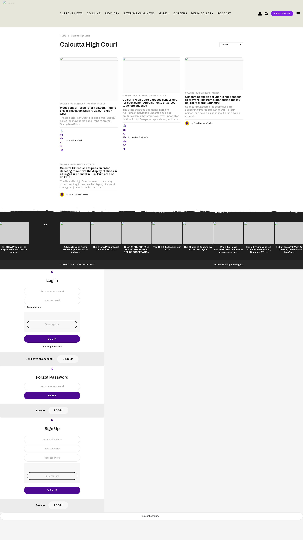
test (44, 224)
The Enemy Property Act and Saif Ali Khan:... (106, 248)
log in (52, 338)
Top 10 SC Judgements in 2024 (167, 248)
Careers (180, 13)
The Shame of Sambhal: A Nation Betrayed (198, 248)
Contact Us (67, 264)
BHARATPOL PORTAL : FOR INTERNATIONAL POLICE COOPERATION (136, 249)
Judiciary (111, 13)
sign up (68, 359)
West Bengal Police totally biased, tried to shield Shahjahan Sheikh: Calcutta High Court (88, 111)
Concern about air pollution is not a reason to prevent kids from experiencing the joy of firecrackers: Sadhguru (213, 100)
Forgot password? (52, 346)
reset (52, 395)
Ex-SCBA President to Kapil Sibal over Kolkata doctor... (14, 249)
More (163, 13)
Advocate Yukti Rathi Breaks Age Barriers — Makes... (75, 249)
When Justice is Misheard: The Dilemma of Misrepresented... (228, 249)
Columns (94, 13)
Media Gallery (202, 13)
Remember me (34, 307)
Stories (101, 104)
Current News (71, 13)
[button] (260, 13)
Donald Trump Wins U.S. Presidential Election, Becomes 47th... (259, 249)
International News (139, 13)
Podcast (224, 13)
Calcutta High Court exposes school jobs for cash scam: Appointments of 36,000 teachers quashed (150, 102)
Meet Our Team (85, 264)
